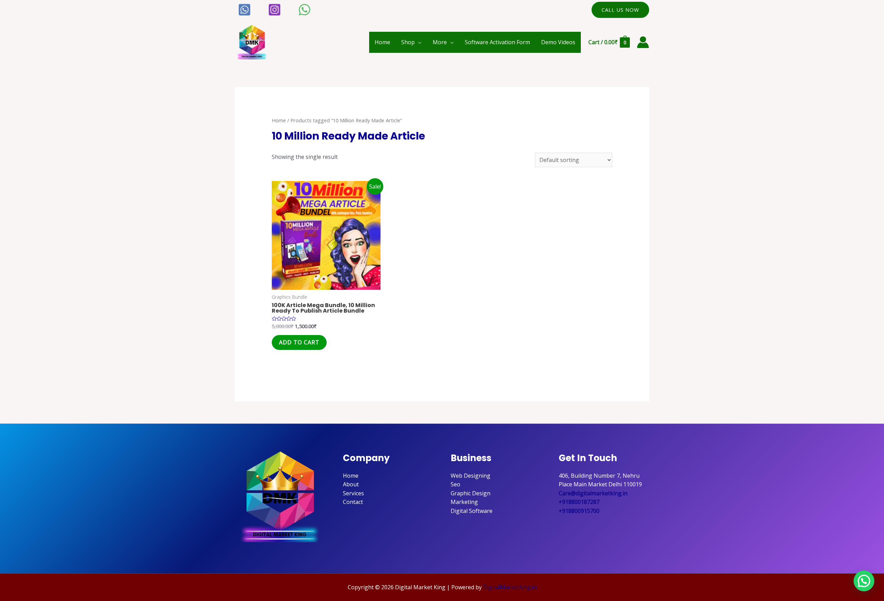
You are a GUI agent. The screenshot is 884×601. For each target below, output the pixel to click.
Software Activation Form (497, 42)
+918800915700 (579, 511)
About (351, 484)
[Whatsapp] (244, 9)
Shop (408, 42)
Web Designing (470, 475)
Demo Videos (558, 42)
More (440, 42)
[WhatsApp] (304, 9)
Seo (455, 484)
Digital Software (471, 511)
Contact (353, 502)
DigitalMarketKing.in (510, 587)
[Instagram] (274, 9)
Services (353, 493)
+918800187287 (579, 502)
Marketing (464, 502)
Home (382, 42)
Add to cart (299, 342)
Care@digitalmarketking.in (593, 493)
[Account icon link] (643, 42)
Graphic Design (470, 493)
